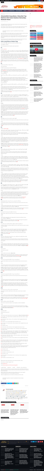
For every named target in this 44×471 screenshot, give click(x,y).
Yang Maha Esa (5, 70)
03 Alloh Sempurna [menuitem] (19, 10)
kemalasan (23, 108)
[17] (13, 307)
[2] (1, 319)
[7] (20, 181)
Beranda (2, 13)
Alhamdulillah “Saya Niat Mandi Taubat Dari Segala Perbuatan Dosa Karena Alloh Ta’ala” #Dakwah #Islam (9, 449)
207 (33, 26)
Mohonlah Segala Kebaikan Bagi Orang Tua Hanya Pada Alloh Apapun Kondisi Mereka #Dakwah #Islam (38, 100)
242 (39, 26)
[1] (1, 316)
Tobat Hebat (38, 25)
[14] (1, 350)
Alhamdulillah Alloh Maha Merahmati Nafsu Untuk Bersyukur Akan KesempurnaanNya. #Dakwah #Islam (9, 463)
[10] (1, 337)
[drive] (33, 40)
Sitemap (35, 469)
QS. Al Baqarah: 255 (21, 58)
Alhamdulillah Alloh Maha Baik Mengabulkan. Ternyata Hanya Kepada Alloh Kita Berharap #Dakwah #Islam (38, 88)
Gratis (11, 0)
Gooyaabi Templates (16, 469)
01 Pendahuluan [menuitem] (11, 10)
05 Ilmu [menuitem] (25, 10)
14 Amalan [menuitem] (29, 10)
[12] (1, 343)
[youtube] (40, 39)
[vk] (33, 39)
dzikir (4, 13)
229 (37, 26)
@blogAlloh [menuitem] (39, 10)
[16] (1, 353)
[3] (1, 321)
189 (32, 26)
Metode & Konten (7, 0)
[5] (1, 325)
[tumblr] (40, 35)
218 (36, 26)
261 (41, 26)
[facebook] (38, 0)
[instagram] (41, 0)
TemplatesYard (7, 469)
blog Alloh (2, 21)
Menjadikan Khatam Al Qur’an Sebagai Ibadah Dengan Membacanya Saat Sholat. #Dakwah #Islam (24, 411)
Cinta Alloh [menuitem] (5, 10)
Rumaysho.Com (5, 363)
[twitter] (39, 0)
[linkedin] (33, 35)
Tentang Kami (2, 0)
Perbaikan (31, 25)
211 (35, 26)
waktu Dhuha (24, 298)
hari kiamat (17, 255)
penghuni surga (21, 144)
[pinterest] (42, 0)
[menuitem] (2, 11)
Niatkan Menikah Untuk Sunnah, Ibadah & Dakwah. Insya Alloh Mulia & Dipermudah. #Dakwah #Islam (38, 76)
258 (40, 26)
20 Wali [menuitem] (34, 10)
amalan (3, 381)
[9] (1, 335)
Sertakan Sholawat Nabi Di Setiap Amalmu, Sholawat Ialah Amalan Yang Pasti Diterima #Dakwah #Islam (5, 411)
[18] (27, 315)
